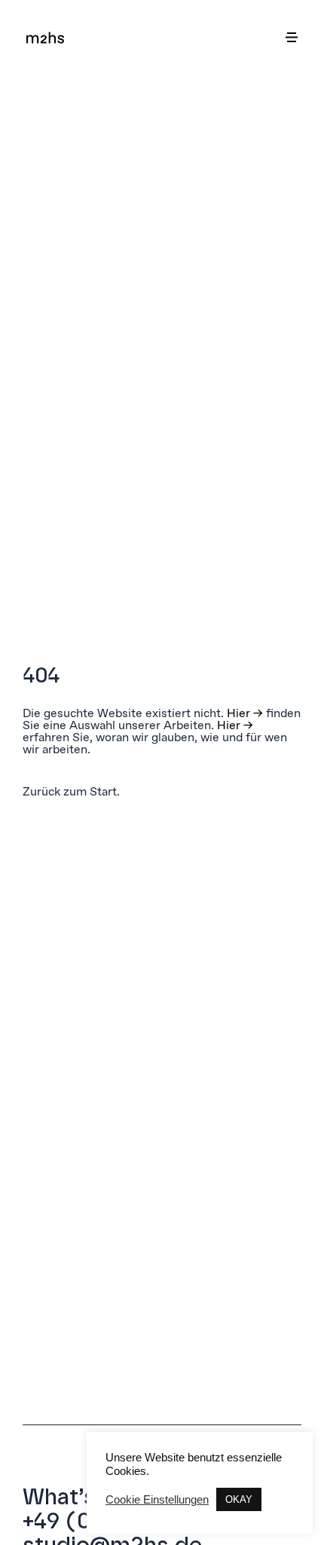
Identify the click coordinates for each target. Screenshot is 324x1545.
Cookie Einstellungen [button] (157, 1500)
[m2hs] (45, 37)
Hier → (245, 712)
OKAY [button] (238, 1499)
